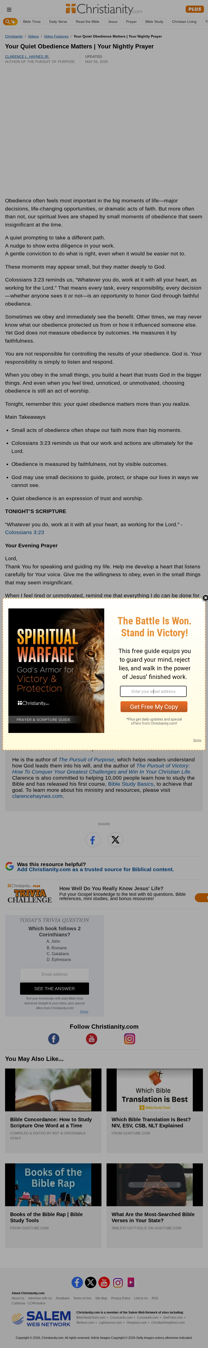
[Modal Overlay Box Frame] (104, 674)
